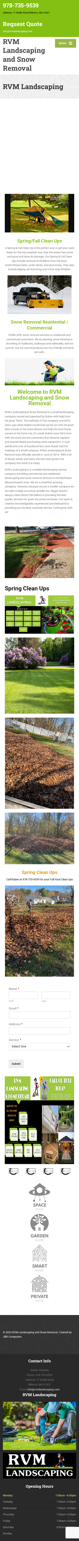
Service (15, 1040)
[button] (9, 1171)
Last (43, 1001)
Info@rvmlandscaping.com (17, 31)
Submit (16, 1063)
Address (15, 1024)
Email (14, 1008)
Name (14, 989)
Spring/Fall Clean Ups (39, 241)
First (11, 1001)
